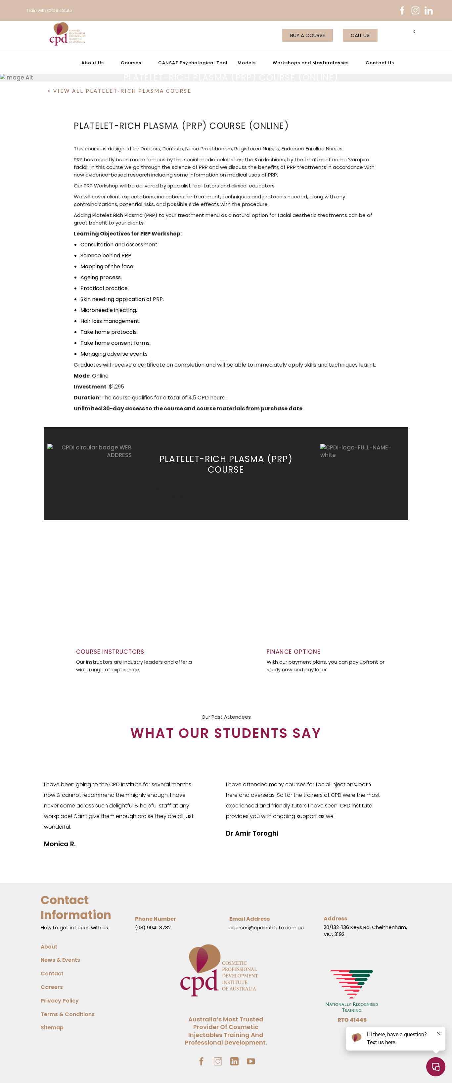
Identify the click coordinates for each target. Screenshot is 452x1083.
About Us (92, 63)
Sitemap (52, 1027)
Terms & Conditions (68, 1014)
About (49, 947)
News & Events (60, 960)
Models (247, 63)
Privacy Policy (60, 1001)
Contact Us (380, 63)
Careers (52, 987)
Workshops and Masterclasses (311, 63)
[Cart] (412, 34)
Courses (131, 63)
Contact (52, 973)
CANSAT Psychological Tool (193, 63)
